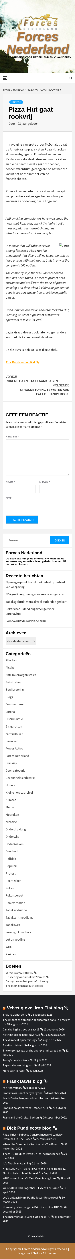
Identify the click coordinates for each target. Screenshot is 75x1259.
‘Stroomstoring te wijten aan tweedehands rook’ (44, 390)
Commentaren (15, 704)
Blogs (9, 697)
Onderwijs (12, 837)
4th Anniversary (12, 1087)
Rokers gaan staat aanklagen (32, 379)
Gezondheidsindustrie (20, 778)
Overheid (12, 851)
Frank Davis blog (24, 1081)
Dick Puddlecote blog (29, 1128)
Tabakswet (13, 925)
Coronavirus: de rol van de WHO (26, 621)
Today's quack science (16, 1060)
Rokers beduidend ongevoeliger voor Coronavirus (30, 611)
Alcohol (10, 668)
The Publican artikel (20, 362)
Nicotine (11, 822)
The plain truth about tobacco (25, 985)
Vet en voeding (15, 940)
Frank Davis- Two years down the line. (26, 1098)
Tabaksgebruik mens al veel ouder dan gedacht (37, 602)
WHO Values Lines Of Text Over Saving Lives (29, 1178)
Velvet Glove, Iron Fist (19, 972)
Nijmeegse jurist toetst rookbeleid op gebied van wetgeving (35, 584)
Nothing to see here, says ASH (21, 1034)
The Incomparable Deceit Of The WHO (26, 1217)
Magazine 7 (25, 1253)
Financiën (12, 741)
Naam (10, 482)
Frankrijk (11, 763)
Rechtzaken (13, 881)
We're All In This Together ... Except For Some (31, 1188)
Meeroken (12, 815)
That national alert (15, 1014)
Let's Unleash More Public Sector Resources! (30, 1197)
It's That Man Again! (15, 1163)
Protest (11, 873)
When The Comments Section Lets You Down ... (31, 1144)
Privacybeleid (36, 1236)
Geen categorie (15, 771)
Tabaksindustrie (16, 910)
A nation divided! (13, 1045)
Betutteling (13, 682)
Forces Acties (14, 748)
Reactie (12, 436)
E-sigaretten (14, 726)
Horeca (16, 102)
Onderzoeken (14, 844)
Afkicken (11, 660)
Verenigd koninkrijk (18, 932)
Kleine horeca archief (19, 792)
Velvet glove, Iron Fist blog (35, 1007)
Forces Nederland (37, 42)
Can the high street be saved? (21, 1029)
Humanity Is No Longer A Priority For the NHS (31, 1207)
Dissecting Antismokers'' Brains (25, 977)
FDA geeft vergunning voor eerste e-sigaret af (35, 594)
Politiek (11, 859)
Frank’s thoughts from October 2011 (25, 1108)
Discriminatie (14, 719)
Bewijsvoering (15, 690)
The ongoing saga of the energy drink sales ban (32, 1050)
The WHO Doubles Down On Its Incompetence (31, 1154)
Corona (10, 712)
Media (10, 807)
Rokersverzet (14, 895)
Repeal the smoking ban (18, 1065)
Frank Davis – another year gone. (23, 1093)
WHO (9, 947)
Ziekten (11, 954)
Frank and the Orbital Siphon (21, 1117)
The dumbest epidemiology (20, 1040)
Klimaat (11, 800)
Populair (11, 866)
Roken (10, 888)
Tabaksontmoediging (19, 918)
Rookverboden (15, 903)
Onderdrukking (16, 829)
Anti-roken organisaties (21, 675)
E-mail (44, 482)
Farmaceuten (14, 734)
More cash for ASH (14, 1070)
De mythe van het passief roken (25, 981)
